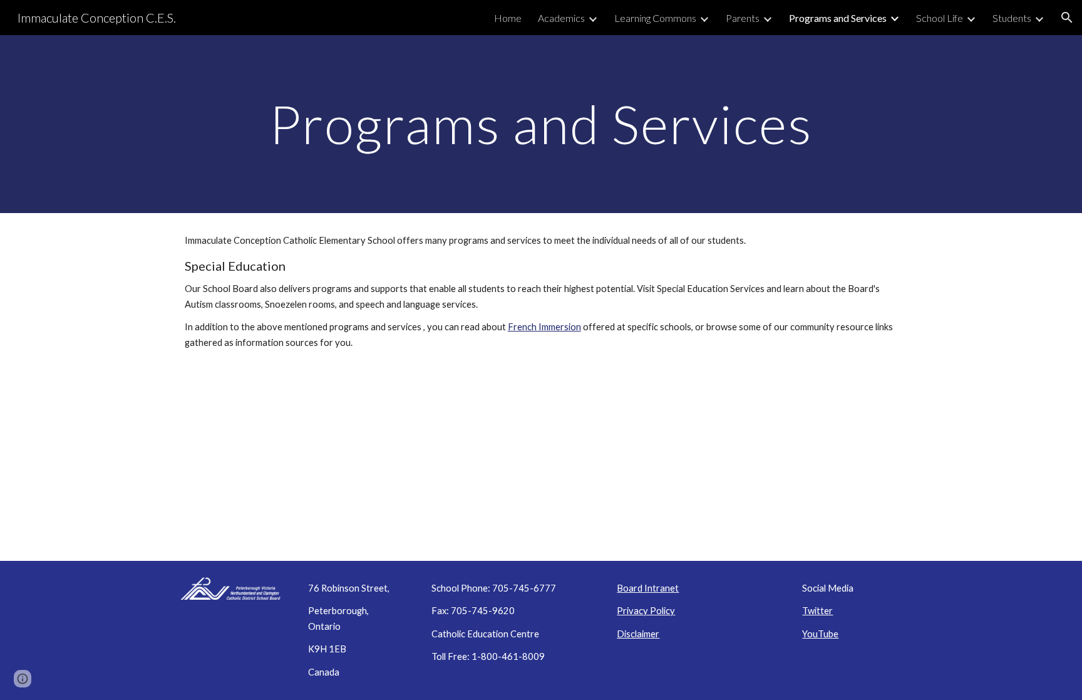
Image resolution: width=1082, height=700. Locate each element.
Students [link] (1011, 18)
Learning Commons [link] (655, 18)
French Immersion (544, 326)
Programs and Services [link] (838, 18)
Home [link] (508, 18)
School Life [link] (939, 18)
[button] (1067, 18)
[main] (541, 123)
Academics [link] (561, 18)
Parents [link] (743, 18)
